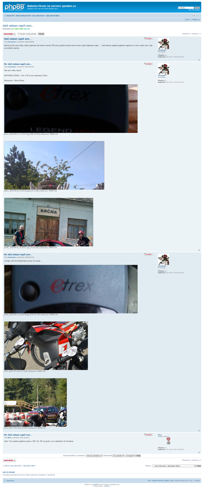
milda (17, 29)
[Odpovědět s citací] (148, 38)
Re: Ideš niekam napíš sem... (18, 64)
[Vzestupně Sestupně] (133, 455)
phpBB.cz (107, 486)
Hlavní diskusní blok (23, 16)
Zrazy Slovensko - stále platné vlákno (46, 16)
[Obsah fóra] (15, 6)
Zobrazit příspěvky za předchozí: (74, 455)
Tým (149, 480)
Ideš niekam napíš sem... (18, 25)
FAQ (187, 19)
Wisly (10, 437)
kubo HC (27, 29)
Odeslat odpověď (8, 33)
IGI (13, 29)
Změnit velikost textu (198, 15)
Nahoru (199, 60)
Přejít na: (148, 466)
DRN (21, 29)
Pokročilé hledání (194, 10)
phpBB (95, 484)
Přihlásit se (196, 19)
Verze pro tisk (193, 15)
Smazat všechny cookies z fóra (162, 480)
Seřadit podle (107, 455)
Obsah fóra (11, 16)
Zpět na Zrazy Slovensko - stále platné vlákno (19, 466)
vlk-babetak (12, 42)
